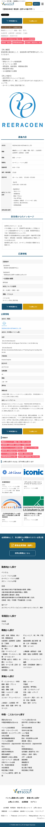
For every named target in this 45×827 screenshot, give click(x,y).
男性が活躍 (25, 736)
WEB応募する (13, 21)
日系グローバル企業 (8, 762)
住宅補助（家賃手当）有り (30, 751)
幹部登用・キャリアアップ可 (11, 733)
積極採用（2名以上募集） (10, 757)
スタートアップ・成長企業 (10, 760)
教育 (24, 695)
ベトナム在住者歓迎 (8, 728)
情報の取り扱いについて (24, 808)
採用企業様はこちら (22, 553)
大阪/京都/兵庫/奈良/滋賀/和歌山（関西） (15, 592)
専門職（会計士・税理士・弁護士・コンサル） (11, 660)
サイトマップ (39, 811)
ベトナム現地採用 (7, 741)
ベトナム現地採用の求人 (9, 454)
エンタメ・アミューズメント (11, 697)
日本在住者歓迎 (27, 728)
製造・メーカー (28, 681)
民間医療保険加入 (27, 749)
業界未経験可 (6, 754)
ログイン (36, 4)
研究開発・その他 (7, 670)
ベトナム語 (5, 624)
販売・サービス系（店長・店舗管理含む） (11, 666)
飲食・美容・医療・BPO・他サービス (11, 706)
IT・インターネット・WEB (10, 681)
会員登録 (28, 4)
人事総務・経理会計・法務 (32, 651)
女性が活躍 (5, 736)
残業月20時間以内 (8, 751)
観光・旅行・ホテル (30, 703)
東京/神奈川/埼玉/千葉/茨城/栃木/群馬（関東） (17, 589)
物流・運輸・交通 (7, 689)
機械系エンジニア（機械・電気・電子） (11, 647)
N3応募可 (25, 765)
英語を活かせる (7, 720)
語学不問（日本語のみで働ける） (31, 723)
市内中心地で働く (27, 730)
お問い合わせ (38, 808)
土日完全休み (6, 749)
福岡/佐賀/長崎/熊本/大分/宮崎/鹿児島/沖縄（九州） (18, 597)
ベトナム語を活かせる (29, 720)
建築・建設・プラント (9, 684)
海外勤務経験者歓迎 (8, 738)
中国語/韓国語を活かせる (10, 722)
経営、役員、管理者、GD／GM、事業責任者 (11, 636)
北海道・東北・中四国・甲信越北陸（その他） (17, 600)
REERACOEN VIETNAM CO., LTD (11, 328)
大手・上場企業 (27, 757)
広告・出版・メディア (30, 692)
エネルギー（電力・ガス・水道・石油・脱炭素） (32, 698)
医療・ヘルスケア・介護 (10, 692)
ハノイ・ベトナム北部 (9, 576)
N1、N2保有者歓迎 (8, 765)
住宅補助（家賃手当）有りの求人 (29, 457)
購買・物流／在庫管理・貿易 (32, 654)
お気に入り (33, 21)
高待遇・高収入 (27, 741)
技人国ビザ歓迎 (27, 767)
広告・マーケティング (9, 651)
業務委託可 (25, 762)
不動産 (25, 684)
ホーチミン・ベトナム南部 (10, 578)
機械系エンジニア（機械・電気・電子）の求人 (16, 442)
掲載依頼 (4, 811)
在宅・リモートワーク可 (10, 730)
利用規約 (13, 808)
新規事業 (25, 760)
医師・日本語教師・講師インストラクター (32, 666)
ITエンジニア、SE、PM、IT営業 (33, 636)
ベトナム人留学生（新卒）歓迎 (11, 774)
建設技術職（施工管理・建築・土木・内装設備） (32, 642)
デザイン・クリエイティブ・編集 (32, 660)
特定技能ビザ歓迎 (27, 770)
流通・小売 (5, 695)
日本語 (4, 621)
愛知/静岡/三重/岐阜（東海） (11, 595)
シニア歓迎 (25, 733)
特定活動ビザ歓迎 (7, 770)
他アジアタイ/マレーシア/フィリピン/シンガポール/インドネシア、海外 (22, 606)
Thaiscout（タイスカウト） (19, 816)
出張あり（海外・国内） (30, 754)
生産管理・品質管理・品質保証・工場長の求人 (16, 445)
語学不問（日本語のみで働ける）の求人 (14, 451)
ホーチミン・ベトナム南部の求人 (12, 448)
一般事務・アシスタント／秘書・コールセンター (11, 655)
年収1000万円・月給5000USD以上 (32, 745)
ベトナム (5, 572)
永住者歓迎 (5, 767)
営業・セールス (28, 646)
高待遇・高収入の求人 (25, 454)
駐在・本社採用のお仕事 (30, 738)
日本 (3, 586)
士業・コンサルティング (31, 689)
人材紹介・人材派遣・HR (10, 703)
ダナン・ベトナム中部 (9, 581)
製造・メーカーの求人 (31, 448)
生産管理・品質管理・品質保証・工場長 (11, 642)
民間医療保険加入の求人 (9, 457)
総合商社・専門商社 (30, 687)
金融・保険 (5, 687)
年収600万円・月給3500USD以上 (11, 745)
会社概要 (6, 808)
